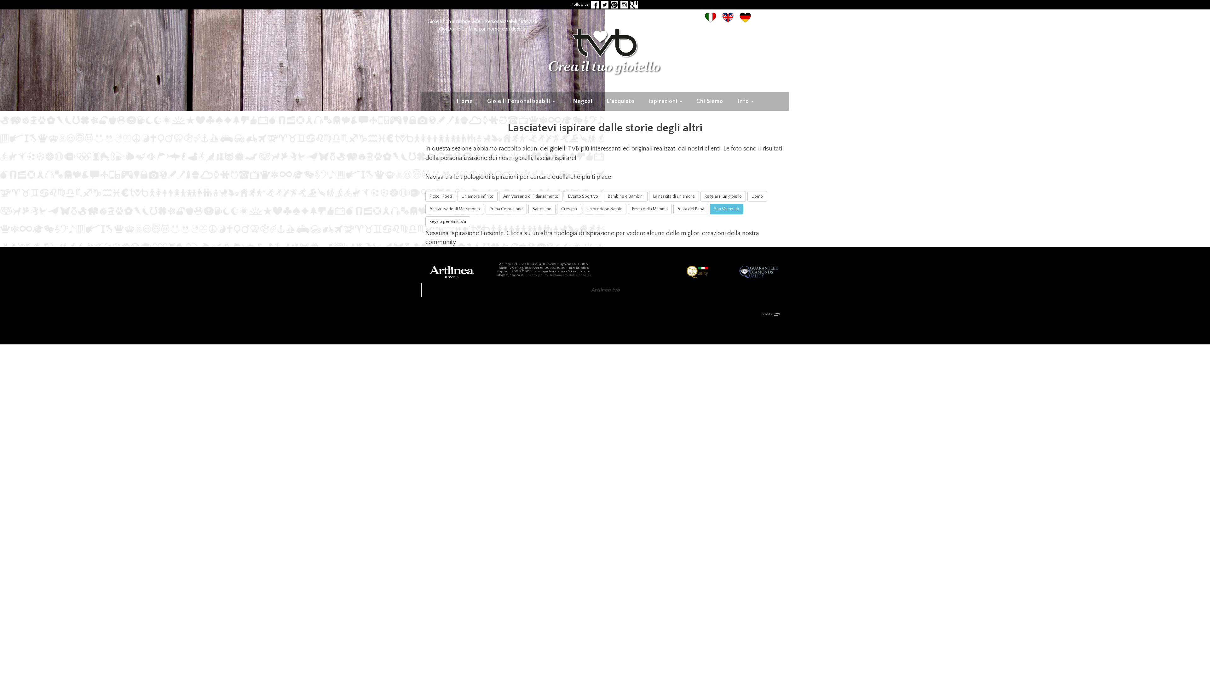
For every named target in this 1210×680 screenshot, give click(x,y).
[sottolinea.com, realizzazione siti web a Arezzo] (777, 314)
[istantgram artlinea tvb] (624, 5)
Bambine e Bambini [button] (625, 196)
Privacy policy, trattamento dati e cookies (558, 275)
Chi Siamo (709, 101)
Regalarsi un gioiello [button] (723, 196)
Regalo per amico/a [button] (447, 221)
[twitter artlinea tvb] (604, 5)
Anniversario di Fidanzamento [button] (530, 196)
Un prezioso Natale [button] (604, 209)
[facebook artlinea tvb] (595, 5)
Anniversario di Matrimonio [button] (454, 209)
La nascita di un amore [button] (674, 196)
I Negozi (580, 101)
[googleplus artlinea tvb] (634, 5)
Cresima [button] (569, 209)
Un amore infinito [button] (477, 196)
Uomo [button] (757, 196)
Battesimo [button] (542, 209)
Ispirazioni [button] (664, 101)
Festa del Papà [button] (690, 209)
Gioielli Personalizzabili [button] (519, 101)
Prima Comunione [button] (506, 209)
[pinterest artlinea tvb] (614, 5)
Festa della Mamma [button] (650, 209)
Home (465, 101)
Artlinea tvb (605, 290)
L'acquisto (621, 101)
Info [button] (744, 101)
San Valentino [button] (726, 209)
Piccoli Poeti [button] (440, 196)
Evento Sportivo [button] (583, 196)
